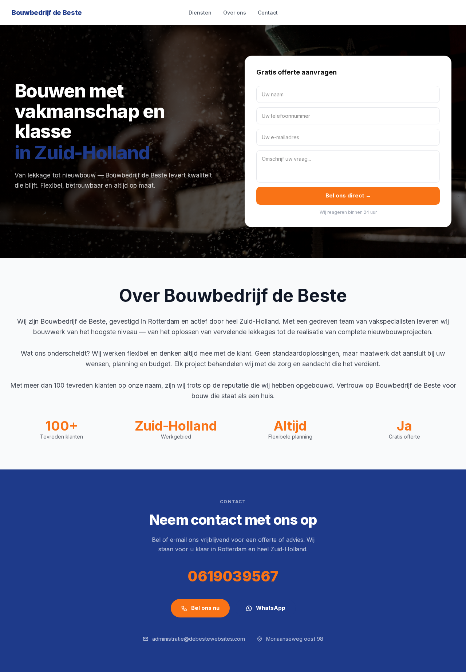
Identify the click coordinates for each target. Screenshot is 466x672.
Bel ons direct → (348, 195)
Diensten (200, 12)
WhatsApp (270, 607)
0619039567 (232, 576)
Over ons (234, 12)
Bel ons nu (205, 607)
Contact (268, 12)
